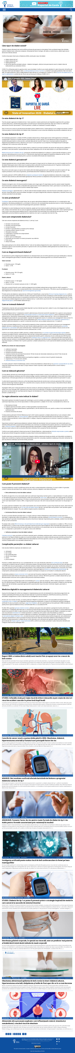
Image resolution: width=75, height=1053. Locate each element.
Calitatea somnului (7, 535)
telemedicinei (16, 613)
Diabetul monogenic (7, 191)
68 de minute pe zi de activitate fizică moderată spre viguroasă (32, 524)
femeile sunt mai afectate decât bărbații (56, 569)
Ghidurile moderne (10, 426)
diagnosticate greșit (7, 300)
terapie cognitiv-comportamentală (20, 621)
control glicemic (23, 416)
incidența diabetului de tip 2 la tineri (34, 71)
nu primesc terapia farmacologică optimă (54, 332)
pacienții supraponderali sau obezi (63, 364)
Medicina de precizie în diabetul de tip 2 (13, 152)
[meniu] (4, 10)
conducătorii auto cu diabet (9, 601)
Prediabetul (5, 201)
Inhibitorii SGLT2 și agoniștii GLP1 (41, 337)
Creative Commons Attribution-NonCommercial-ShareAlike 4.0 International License (43, 1048)
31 (23, 1034)
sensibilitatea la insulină (55, 517)
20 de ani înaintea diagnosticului (58, 294)
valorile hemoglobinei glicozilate (32, 290)
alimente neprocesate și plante (60, 431)
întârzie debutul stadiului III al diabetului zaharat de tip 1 (53, 319)
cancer (37, 581)
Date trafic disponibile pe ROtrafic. (37, 1051)
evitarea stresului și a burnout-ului (15, 360)
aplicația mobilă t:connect (22, 608)
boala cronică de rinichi (21, 574)
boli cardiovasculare (56, 562)
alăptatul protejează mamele (35, 175)
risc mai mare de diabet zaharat (30, 507)
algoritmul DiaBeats (31, 603)
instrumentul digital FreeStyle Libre (13, 616)
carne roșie (43, 497)
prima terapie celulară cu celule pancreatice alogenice (39, 314)
